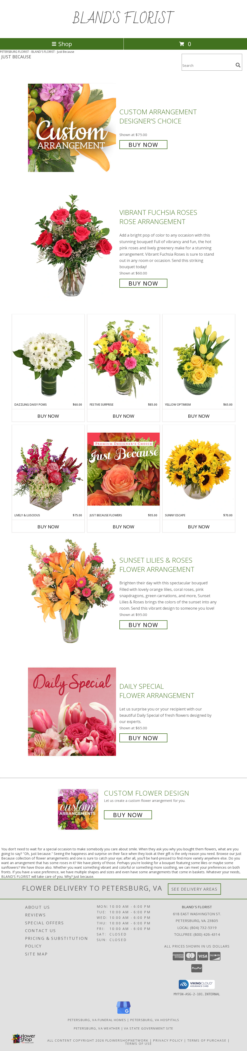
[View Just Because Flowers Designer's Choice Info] (123, 469)
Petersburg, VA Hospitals (154, 1020)
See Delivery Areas (195, 889)
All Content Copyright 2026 (75, 1040)
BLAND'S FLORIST (123, 19)
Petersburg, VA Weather (97, 1028)
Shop (65, 44)
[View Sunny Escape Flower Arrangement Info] (199, 469)
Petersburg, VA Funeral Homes (97, 1020)
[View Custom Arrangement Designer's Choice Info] (72, 127)
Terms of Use (138, 1043)
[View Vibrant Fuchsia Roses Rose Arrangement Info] (72, 247)
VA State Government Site (148, 1028)
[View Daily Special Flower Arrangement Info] (72, 711)
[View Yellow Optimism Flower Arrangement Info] (199, 358)
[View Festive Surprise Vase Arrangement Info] (123, 358)
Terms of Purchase (206, 1040)
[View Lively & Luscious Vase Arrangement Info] (48, 469)
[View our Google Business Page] (123, 1014)
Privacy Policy (168, 1040)
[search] (238, 65)
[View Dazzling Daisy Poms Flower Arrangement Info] (48, 358)
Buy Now (143, 145)
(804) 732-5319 (203, 927)
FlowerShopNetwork (127, 1040)
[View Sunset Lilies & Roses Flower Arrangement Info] (72, 592)
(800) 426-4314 (206, 934)
